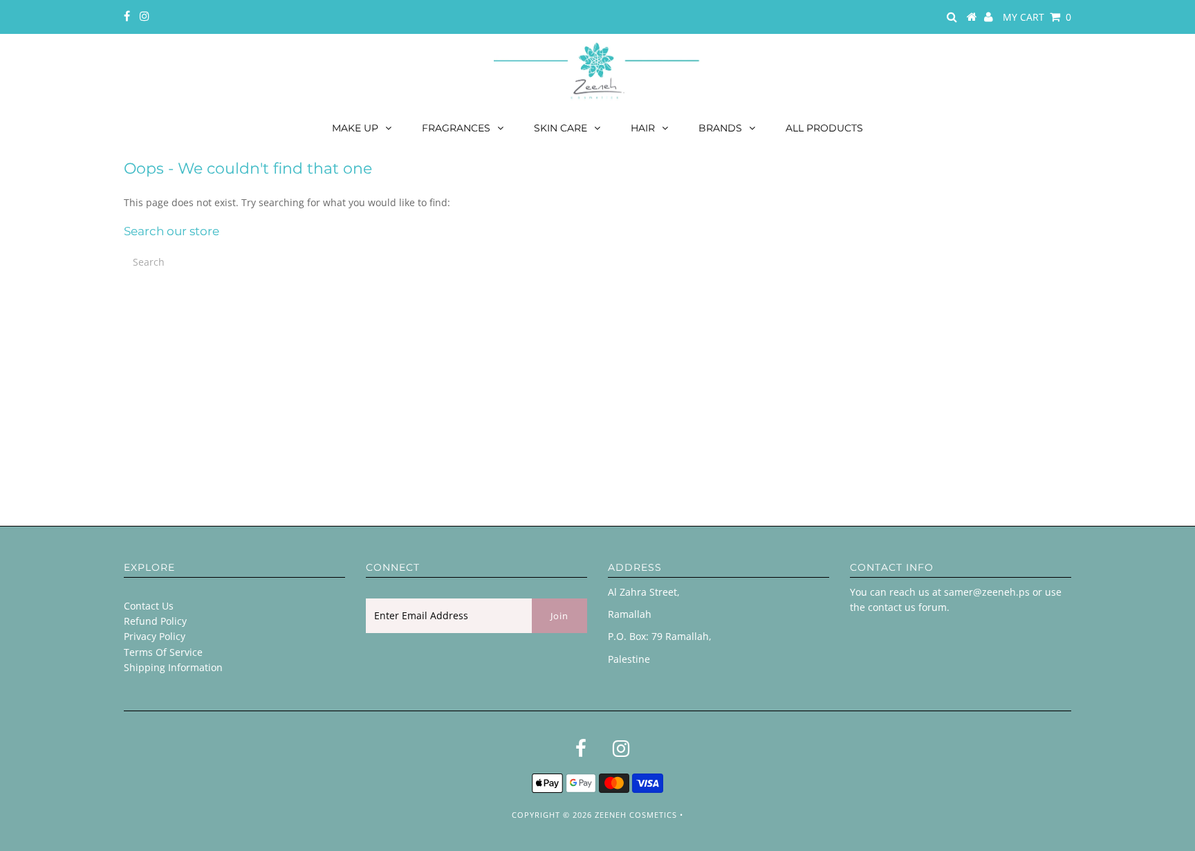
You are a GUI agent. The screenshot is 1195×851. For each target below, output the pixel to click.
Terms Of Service (163, 652)
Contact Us (149, 605)
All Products (824, 128)
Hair (643, 128)
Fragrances (456, 128)
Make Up (355, 128)
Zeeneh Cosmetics (636, 814)
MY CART (1037, 17)
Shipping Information (173, 667)
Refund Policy (155, 621)
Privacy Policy (154, 636)
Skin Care (560, 128)
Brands (720, 128)
